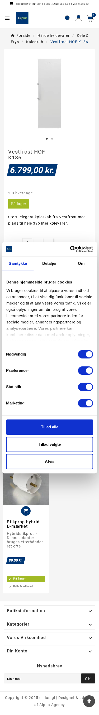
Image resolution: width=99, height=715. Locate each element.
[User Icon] (79, 18)
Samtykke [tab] (18, 263)
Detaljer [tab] (49, 263)
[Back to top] (89, 701)
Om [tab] (81, 263)
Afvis (49, 461)
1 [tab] (47, 138)
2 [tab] (52, 138)
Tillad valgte (50, 444)
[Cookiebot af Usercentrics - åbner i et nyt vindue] (70, 249)
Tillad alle (49, 427)
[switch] (85, 370)
